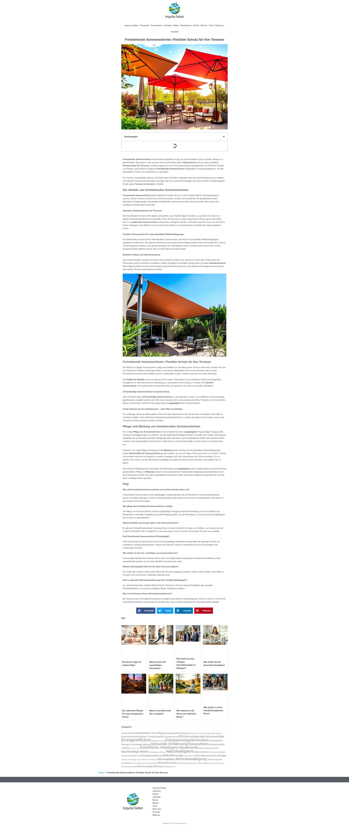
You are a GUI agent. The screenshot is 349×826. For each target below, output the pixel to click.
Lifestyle (168, 25)
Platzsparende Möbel (217, 752)
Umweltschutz (167, 762)
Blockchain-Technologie (199, 733)
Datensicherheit (129, 736)
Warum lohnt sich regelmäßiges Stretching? (157, 665)
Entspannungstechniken (187, 740)
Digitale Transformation (151, 736)
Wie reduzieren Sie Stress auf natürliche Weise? (186, 713)
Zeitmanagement (169, 767)
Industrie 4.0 (135, 748)
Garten (101, 772)
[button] (224, 137)
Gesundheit (156, 25)
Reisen (204, 25)
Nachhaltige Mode (134, 751)
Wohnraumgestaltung (149, 766)
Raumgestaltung (151, 755)
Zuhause (219, 25)
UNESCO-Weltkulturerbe (187, 763)
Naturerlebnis (201, 751)
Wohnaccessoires (128, 767)
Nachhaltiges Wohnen (157, 752)
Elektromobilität (214, 736)
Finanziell (144, 25)
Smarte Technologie (129, 760)
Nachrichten (186, 25)
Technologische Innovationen (144, 763)
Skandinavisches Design (210, 755)
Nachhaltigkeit (179, 751)
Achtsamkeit (127, 733)
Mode (176, 25)
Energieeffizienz (136, 740)
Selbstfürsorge (173, 755)
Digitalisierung (171, 737)
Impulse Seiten (132, 25)
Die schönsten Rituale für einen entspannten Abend (132, 713)
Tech (211, 25)
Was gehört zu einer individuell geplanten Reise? (213, 710)
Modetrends (189, 747)
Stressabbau (166, 759)
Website (156, 815)
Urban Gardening (204, 763)
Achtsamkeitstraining (175, 733)
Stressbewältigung (191, 759)
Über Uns (157, 809)
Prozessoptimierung (131, 756)
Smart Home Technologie (147, 760)
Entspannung (158, 741)
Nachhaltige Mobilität (209, 748)
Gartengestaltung (141, 744)
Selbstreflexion (189, 756)
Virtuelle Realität (218, 763)
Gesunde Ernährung (169, 744)
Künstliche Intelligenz (159, 747)
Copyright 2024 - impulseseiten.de (174, 823)
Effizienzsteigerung (191, 736)
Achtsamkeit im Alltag (149, 733)
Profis (196, 25)
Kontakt (174, 32)
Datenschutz (216, 733)
